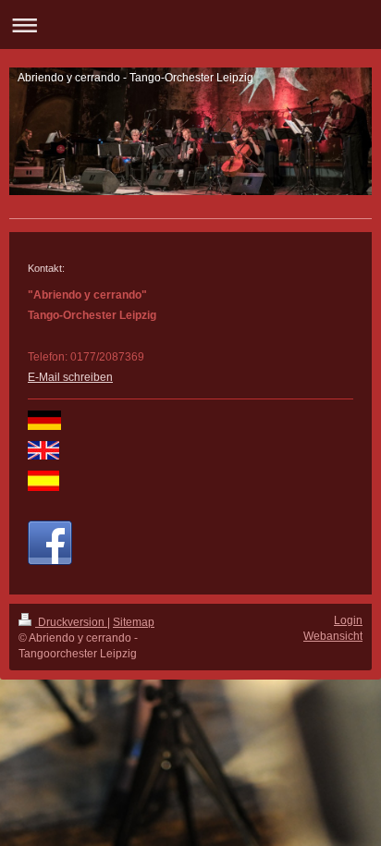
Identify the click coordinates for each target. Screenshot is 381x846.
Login (348, 620)
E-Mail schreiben (70, 377)
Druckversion (71, 622)
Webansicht (333, 636)
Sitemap (133, 622)
